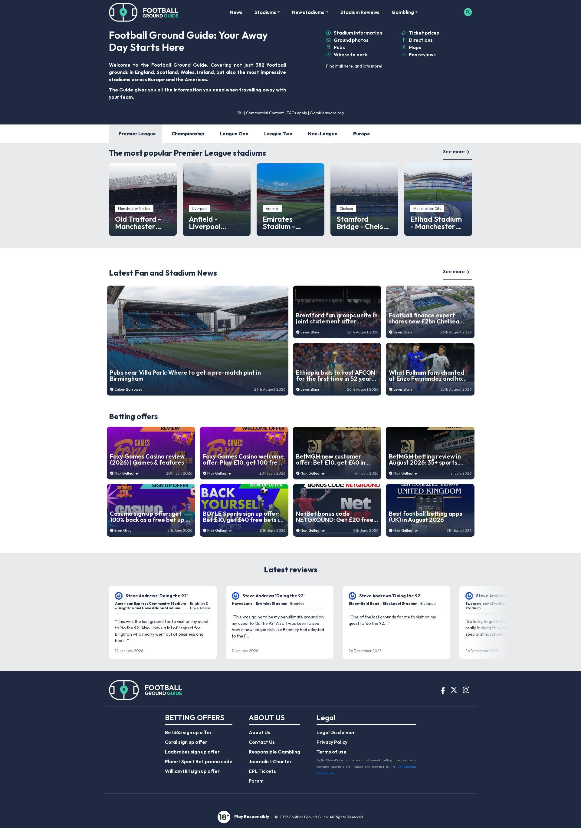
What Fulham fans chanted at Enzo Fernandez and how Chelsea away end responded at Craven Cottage (428, 375)
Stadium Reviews (359, 12)
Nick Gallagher (126, 473)
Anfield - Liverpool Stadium (205, 222)
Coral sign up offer (186, 742)
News (236, 12)
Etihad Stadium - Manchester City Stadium (436, 222)
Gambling (403, 12)
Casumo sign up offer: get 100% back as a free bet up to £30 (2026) (151, 517)
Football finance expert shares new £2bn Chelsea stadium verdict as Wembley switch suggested (429, 318)
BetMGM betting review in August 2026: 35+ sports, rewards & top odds (425, 459)
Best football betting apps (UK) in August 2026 (425, 517)
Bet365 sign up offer (188, 732)
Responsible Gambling (274, 752)
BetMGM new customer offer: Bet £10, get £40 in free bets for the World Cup (335, 459)
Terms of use (331, 752)
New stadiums (308, 12)
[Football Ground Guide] (144, 12)
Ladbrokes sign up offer (192, 752)
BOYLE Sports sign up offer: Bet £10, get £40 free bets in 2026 (242, 517)
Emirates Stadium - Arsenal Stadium (290, 222)
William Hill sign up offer (192, 771)
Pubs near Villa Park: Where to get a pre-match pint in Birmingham (185, 375)
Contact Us (262, 742)
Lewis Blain (309, 332)
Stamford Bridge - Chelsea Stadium (364, 222)
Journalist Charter (270, 761)
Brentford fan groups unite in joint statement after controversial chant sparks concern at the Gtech (337, 318)
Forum (256, 781)
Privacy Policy (332, 742)
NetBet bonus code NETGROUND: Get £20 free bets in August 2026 (334, 517)
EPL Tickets (262, 771)
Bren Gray (122, 530)
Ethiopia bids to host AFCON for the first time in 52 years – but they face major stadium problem (335, 375)
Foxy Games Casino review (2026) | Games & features (147, 459)
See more (454, 151)
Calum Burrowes (128, 389)
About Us (259, 732)
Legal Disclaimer (336, 732)
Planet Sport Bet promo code (198, 761)
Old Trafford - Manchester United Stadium (141, 222)
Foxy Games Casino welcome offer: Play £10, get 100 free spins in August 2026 (243, 459)
